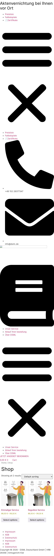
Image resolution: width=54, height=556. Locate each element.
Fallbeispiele (11, 17)
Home (4, 463)
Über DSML (10, 334)
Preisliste (9, 14)
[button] (27, 76)
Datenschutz (11, 537)
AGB (7, 534)
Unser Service (11, 328)
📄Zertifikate (11, 20)
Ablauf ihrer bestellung (15, 331)
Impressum (10, 531)
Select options (10, 520)
